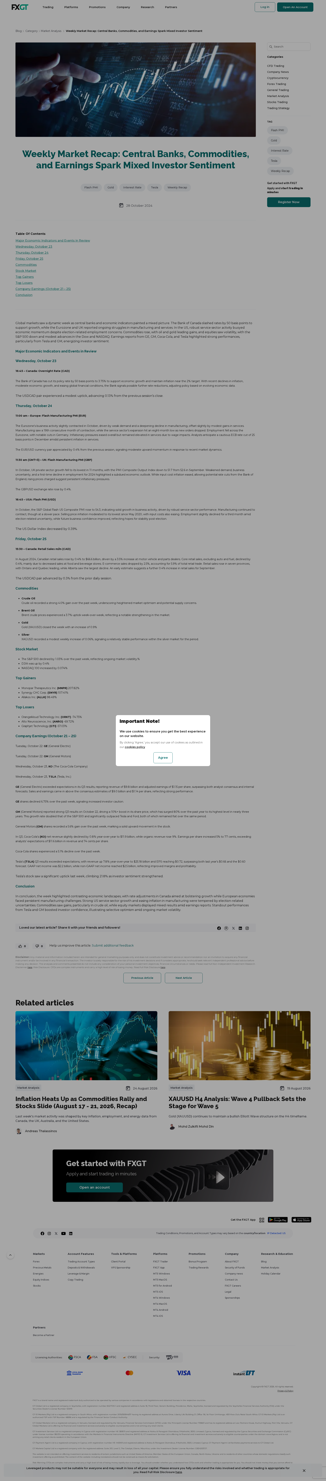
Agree (163, 757)
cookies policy (135, 747)
